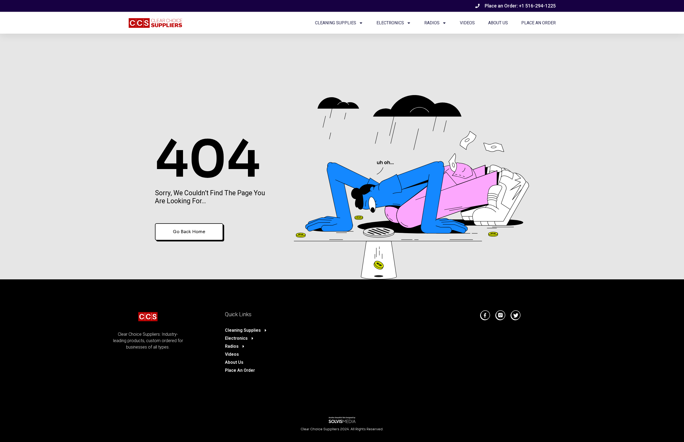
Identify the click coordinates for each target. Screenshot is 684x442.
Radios (432, 22)
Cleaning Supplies (335, 22)
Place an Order (538, 22)
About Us (498, 22)
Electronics (390, 22)
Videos (467, 22)
